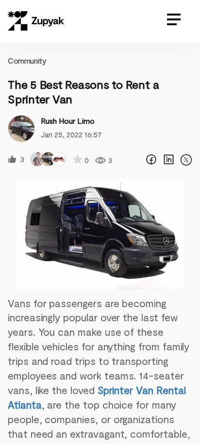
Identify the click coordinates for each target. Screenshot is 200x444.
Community (27, 60)
